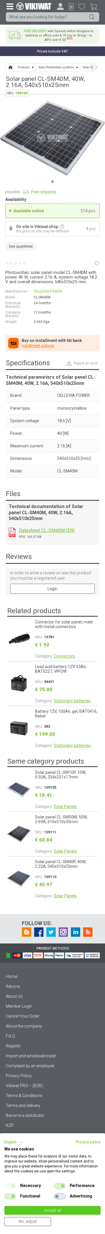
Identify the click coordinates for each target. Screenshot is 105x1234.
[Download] (12, 532)
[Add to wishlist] (97, 263)
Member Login (19, 1006)
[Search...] (92, 17)
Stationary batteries (72, 700)
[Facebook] (38, 932)
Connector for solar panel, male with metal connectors (64, 624)
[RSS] (87, 932)
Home (11, 976)
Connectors (64, 656)
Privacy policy (88, 1142)
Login (52, 588)
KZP (10, 1125)
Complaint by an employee (30, 1065)
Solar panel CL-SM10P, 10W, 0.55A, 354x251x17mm (60, 774)
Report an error (86, 363)
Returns (13, 986)
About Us (14, 996)
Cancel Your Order (22, 1016)
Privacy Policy (19, 1075)
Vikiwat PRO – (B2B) (24, 1085)
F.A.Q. (11, 1036)
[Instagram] (63, 932)
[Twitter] (51, 932)
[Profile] (60, 6)
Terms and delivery (23, 1105)
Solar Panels (65, 806)
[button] (13, 1142)
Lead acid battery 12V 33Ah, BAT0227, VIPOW (61, 669)
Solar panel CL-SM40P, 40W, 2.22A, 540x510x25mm (60, 864)
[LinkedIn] (75, 932)
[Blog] (26, 932)
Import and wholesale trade (31, 1056)
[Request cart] (71, 6)
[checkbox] (10, 1186)
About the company (24, 1026)
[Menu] (9, 6)
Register (13, 1046)
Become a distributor (25, 1115)
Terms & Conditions (24, 1095)
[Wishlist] (81, 6)
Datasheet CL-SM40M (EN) (47, 530)
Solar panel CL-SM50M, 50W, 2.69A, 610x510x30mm (61, 819)
